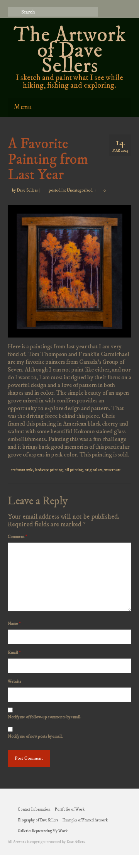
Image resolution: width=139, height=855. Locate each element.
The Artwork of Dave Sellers (70, 51)
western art (112, 470)
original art (93, 470)
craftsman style (22, 470)
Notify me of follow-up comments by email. (44, 717)
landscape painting (49, 470)
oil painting (73, 470)
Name (14, 623)
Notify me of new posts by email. (35, 736)
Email (14, 652)
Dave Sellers (27, 190)
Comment (17, 536)
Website (15, 681)
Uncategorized (80, 190)
